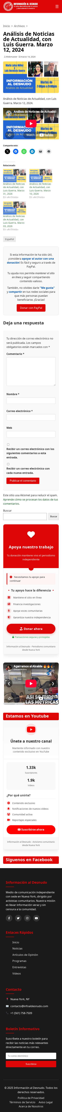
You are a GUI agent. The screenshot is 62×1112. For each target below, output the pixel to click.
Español (9, 239)
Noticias (17, 948)
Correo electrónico (19, 411)
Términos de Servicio (22, 1102)
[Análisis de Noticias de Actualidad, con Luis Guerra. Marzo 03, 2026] (14, 208)
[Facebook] (9, 918)
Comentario (15, 354)
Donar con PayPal (31, 308)
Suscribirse (31, 1064)
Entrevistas (19, 967)
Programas (19, 961)
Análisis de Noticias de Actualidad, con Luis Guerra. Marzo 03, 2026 (14, 221)
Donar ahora (32, 629)
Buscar (7, 510)
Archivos (19, 26)
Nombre (12, 394)
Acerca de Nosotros (31, 1106)
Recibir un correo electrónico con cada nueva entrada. (28, 471)
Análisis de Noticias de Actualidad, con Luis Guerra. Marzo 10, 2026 (40, 188)
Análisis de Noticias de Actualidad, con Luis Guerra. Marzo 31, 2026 (14, 188)
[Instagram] (27, 918)
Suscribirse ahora (32, 829)
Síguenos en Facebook (29, 859)
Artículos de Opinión (25, 955)
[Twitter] (18, 918)
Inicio (6, 26)
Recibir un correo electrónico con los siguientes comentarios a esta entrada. (30, 453)
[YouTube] (36, 918)
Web (9, 428)
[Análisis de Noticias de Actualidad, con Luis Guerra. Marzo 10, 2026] (40, 175)
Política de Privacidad (31, 1098)
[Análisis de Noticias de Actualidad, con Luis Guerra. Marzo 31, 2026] (14, 175)
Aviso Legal (46, 1102)
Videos (16, 973)
